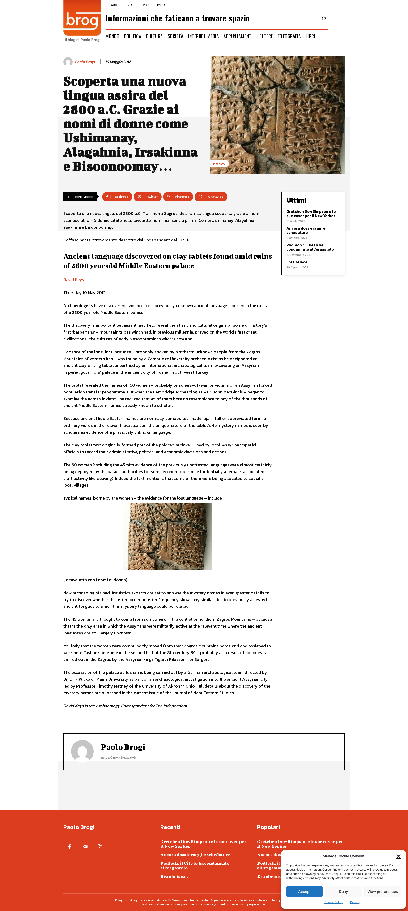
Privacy (355, 902)
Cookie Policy (333, 902)
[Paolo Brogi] (68, 62)
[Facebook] (69, 846)
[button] (398, 856)
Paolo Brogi (85, 62)
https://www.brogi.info (118, 757)
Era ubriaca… (298, 262)
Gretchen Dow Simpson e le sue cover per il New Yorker (311, 213)
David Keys (73, 279)
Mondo (219, 163)
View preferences (382, 891)
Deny (343, 891)
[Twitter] (100, 846)
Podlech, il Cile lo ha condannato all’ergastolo (310, 247)
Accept (304, 891)
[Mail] (85, 846)
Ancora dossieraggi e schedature (305, 230)
